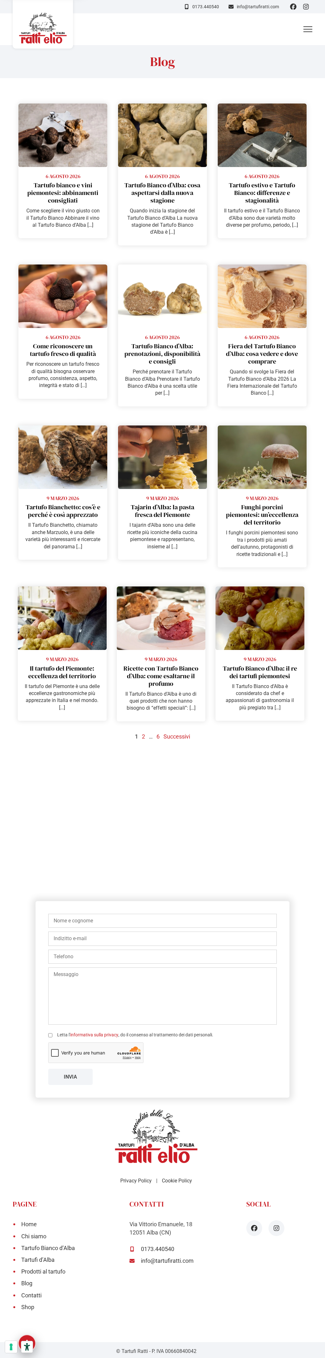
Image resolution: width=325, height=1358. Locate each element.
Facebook (293, 6)
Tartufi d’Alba (38, 1259)
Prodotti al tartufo (43, 1271)
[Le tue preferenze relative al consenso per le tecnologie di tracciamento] (11, 1347)
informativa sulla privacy (94, 1034)
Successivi (176, 736)
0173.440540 (205, 6)
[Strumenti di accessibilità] (27, 1347)
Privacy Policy (136, 1181)
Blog (26, 1283)
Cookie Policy (177, 1181)
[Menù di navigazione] (307, 29)
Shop (27, 1307)
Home (29, 1224)
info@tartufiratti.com (258, 6)
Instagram (306, 6)
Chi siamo (33, 1236)
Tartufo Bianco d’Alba (48, 1248)
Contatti (31, 1295)
